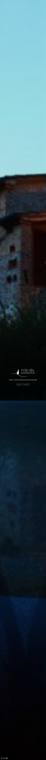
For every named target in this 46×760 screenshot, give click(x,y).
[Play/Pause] (2, 758)
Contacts (26, 384)
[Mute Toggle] (4, 758)
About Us (19, 384)
